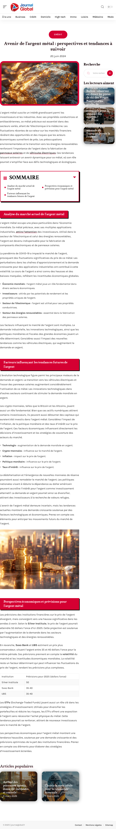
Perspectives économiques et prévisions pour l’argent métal (59, 187)
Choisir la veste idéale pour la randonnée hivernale (59, 788)
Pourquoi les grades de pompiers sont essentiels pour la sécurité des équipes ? (97, 109)
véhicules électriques (43, 152)
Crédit (58, 34)
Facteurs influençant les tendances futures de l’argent (21, 195)
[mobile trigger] (5, 7)
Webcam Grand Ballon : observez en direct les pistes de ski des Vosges (98, 93)
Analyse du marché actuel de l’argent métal (21, 187)
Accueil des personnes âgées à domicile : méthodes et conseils (16, 787)
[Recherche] (102, 7)
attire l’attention (26, 231)
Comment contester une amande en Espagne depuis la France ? (98, 130)
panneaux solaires (11, 152)
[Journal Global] (21, 7)
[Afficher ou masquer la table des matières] (57, 178)
